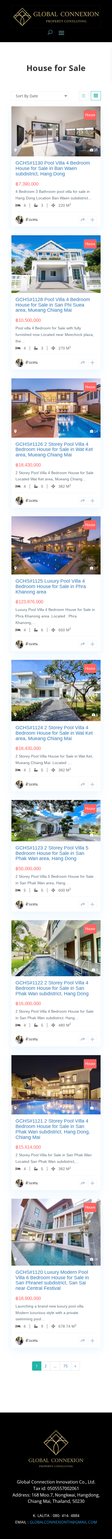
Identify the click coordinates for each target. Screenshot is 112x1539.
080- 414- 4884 (66, 1515)
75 (65, 1365)
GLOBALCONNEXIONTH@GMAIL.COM (63, 1522)
